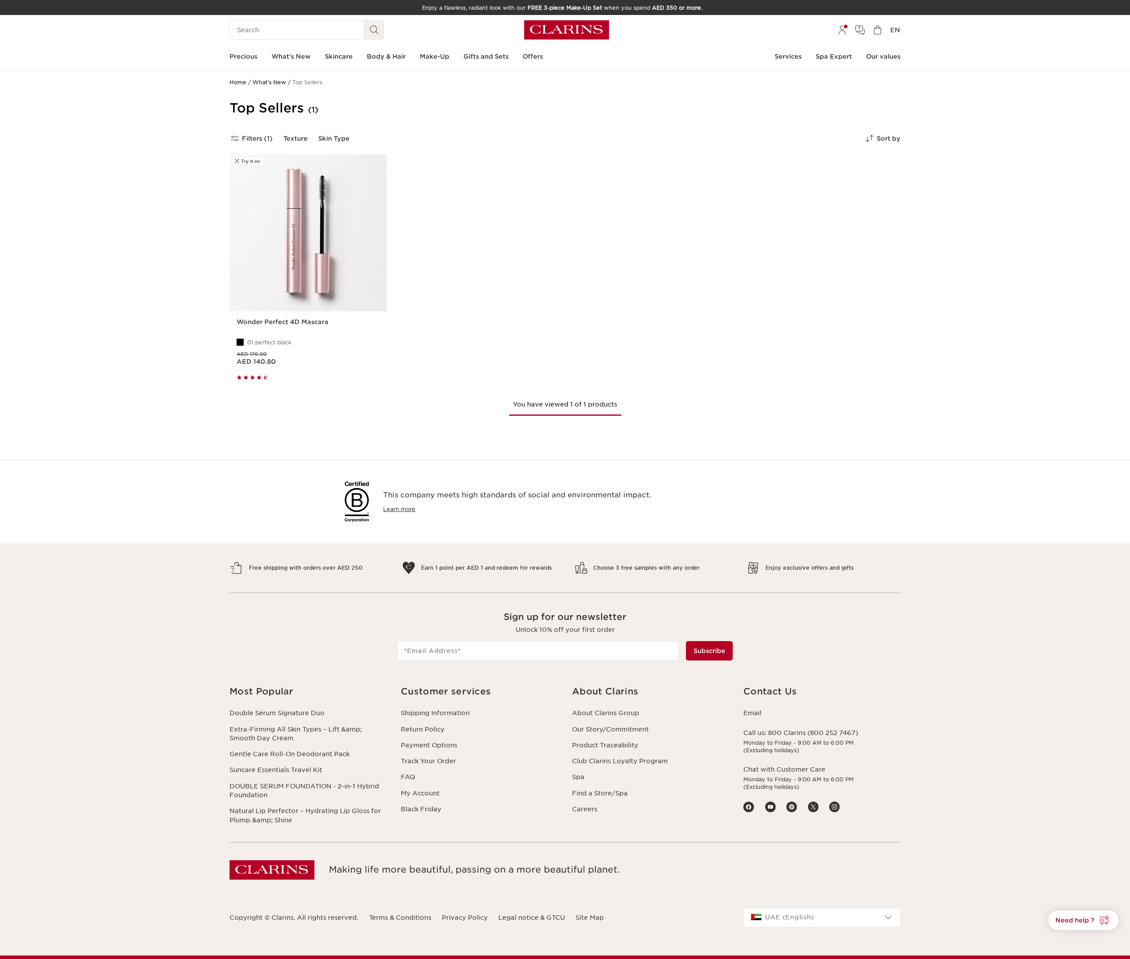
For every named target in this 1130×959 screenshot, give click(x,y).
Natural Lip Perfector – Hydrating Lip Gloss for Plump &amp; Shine (305, 815)
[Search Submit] (374, 30)
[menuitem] (842, 30)
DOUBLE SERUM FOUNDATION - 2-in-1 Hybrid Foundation (304, 791)
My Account (420, 793)
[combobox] (821, 917)
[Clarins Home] (566, 30)
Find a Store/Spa (600, 793)
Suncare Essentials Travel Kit (276, 769)
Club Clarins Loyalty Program (620, 761)
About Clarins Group (605, 712)
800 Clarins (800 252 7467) (813, 732)
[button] (1083, 920)
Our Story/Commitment (610, 729)
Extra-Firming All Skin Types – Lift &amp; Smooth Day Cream (296, 734)
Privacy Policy (465, 917)
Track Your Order (428, 761)
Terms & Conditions (400, 917)
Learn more (399, 509)
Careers (584, 809)
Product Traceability (605, 745)
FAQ (408, 776)
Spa (578, 776)
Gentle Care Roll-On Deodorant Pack (290, 753)
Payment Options (429, 745)
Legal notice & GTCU (531, 917)
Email (752, 712)
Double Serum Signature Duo (277, 712)
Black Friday (421, 809)
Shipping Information (435, 712)
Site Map (590, 917)
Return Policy (422, 729)
